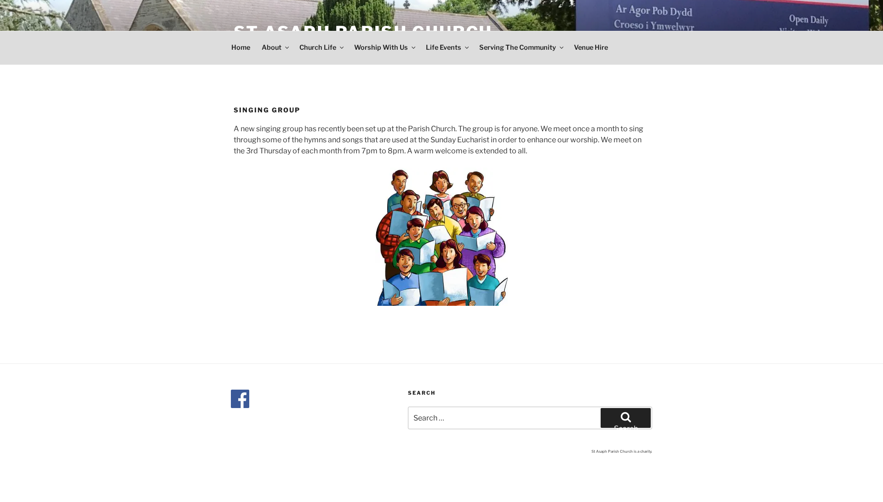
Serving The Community (517, 47)
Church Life (317, 47)
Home (240, 47)
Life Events (443, 47)
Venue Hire (591, 47)
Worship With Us (381, 47)
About (271, 47)
